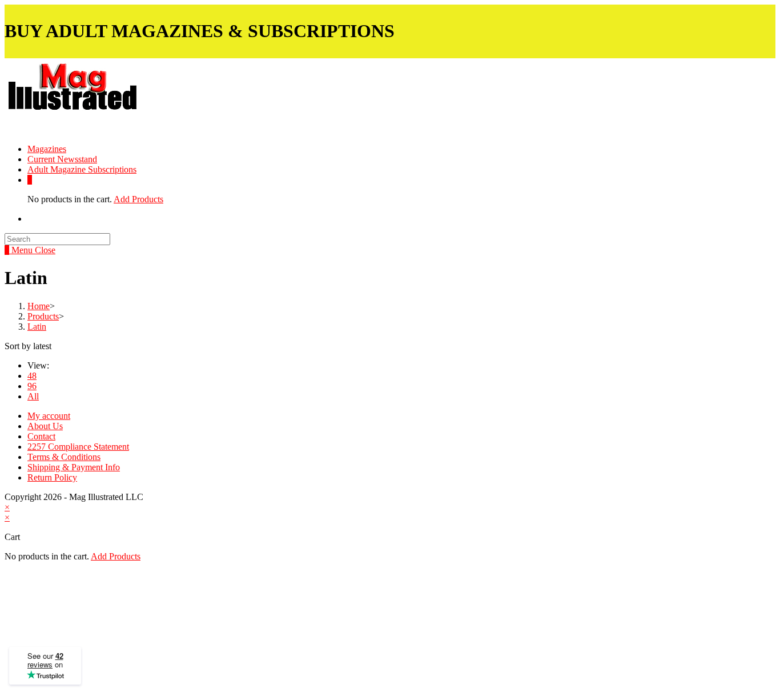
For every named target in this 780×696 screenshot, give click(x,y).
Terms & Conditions (63, 457)
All (33, 396)
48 (32, 376)
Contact (41, 436)
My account (48, 416)
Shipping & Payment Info (73, 467)
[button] (102, 95)
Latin (36, 326)
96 (32, 386)
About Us (45, 426)
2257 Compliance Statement (78, 446)
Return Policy (52, 477)
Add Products (138, 199)
